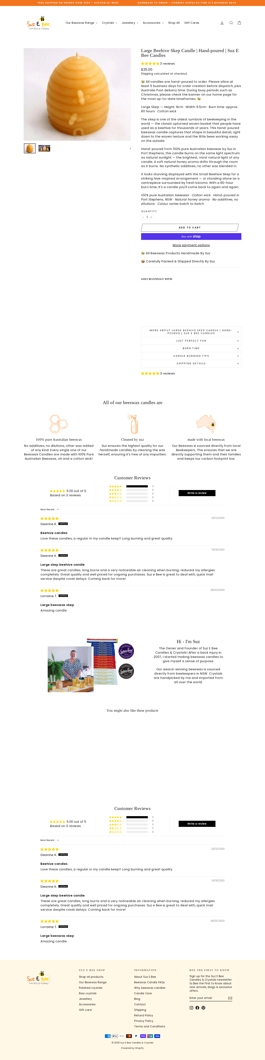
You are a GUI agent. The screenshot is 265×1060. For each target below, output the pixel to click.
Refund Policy (143, 1015)
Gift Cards (191, 23)
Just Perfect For (191, 341)
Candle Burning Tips (191, 356)
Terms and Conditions (149, 1026)
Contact (140, 1004)
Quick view (49, 768)
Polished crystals (91, 988)
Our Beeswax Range (80, 23)
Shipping (147, 74)
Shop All (174, 23)
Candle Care (143, 993)
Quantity (149, 211)
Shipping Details (191, 363)
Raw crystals (88, 993)
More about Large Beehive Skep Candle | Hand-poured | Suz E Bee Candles (191, 332)
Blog (137, 999)
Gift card (85, 1010)
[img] (49, 518)
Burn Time (191, 348)
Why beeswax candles (149, 988)
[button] (150, 63)
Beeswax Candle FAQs (149, 982)
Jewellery (129, 23)
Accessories (152, 23)
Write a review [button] (197, 493)
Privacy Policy (143, 1021)
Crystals (108, 23)
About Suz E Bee (145, 977)
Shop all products (91, 977)
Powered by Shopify (132, 1048)
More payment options (191, 245)
